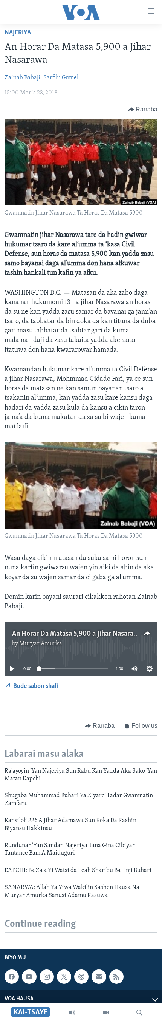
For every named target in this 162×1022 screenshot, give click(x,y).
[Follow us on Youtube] (29, 976)
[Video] (106, 1012)
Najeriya (18, 32)
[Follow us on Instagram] (47, 976)
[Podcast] (81, 976)
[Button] (143, 109)
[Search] (139, 1012)
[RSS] (116, 976)
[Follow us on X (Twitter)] (64, 976)
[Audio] (72, 1012)
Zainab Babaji (22, 78)
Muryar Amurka (40, 644)
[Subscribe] (99, 976)
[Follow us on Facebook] (12, 976)
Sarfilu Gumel (60, 78)
